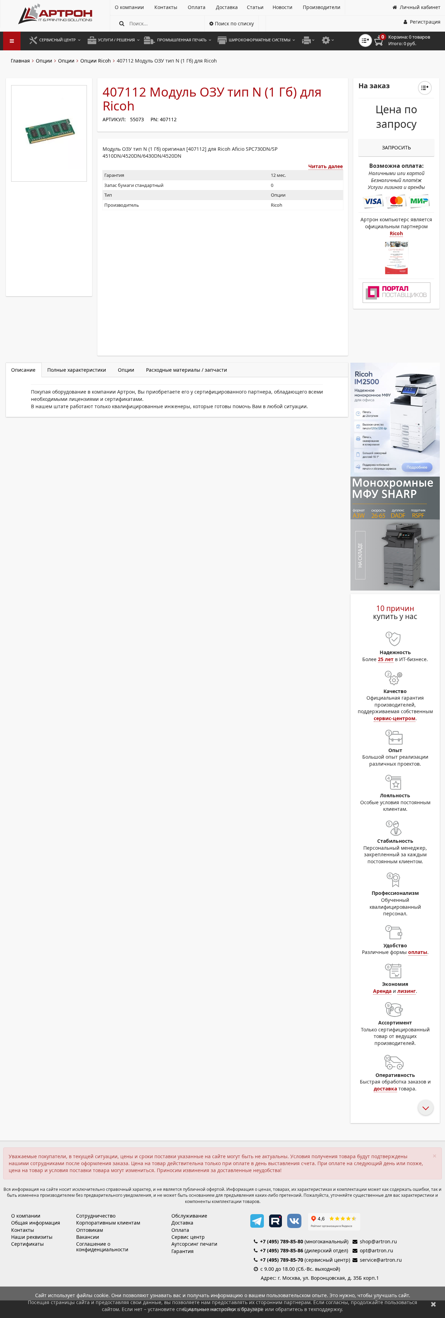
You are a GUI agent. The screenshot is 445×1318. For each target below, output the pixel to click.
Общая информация (35, 1222)
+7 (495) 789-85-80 (281, 1241)
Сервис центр (188, 1237)
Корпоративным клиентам (108, 1222)
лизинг (406, 991)
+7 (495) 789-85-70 (281, 1260)
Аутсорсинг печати (194, 1244)
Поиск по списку (233, 23)
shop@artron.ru (378, 1241)
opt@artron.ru (376, 1250)
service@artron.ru (381, 1260)
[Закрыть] (433, 1304)
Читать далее (325, 166)
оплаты (417, 952)
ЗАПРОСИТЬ (396, 147)
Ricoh (396, 233)
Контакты (22, 1230)
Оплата (180, 1230)
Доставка (182, 1222)
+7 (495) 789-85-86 (281, 1250)
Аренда (382, 991)
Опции (44, 60)
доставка (385, 1088)
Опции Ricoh (95, 60)
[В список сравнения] (365, 40)
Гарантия (182, 1251)
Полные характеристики (76, 369)
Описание (23, 369)
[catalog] (12, 41)
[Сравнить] (425, 88)
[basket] (407, 40)
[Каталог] (55, 13)
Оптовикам (89, 1230)
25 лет (386, 659)
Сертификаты (27, 1244)
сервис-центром (394, 718)
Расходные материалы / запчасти (186, 369)
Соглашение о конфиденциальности (102, 1246)
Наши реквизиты (31, 1237)
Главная (20, 60)
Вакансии (87, 1237)
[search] (122, 23)
